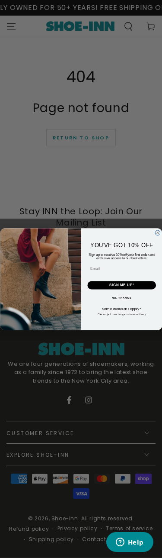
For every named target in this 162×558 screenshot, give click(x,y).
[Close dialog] (157, 232)
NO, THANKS (121, 297)
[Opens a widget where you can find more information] (129, 543)
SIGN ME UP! (121, 285)
